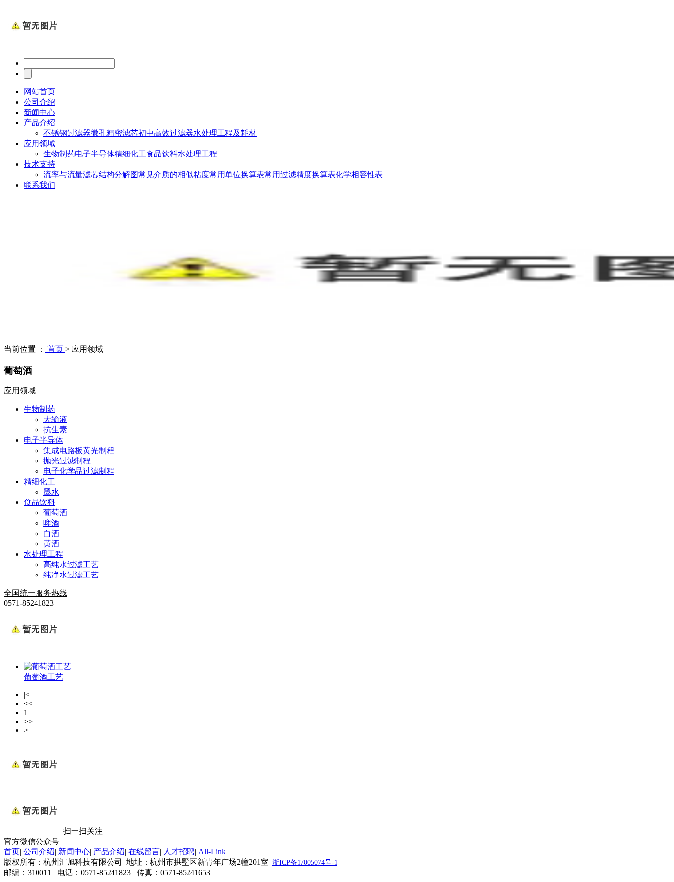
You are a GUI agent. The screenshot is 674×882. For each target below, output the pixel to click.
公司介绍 (39, 102)
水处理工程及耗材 (225, 133)
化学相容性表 (359, 174)
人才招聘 (179, 851)
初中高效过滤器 (165, 133)
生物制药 (59, 154)
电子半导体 (94, 154)
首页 (55, 349)
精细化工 (130, 154)
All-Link (211, 851)
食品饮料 (162, 154)
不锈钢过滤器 (67, 133)
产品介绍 (39, 122)
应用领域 (39, 143)
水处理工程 (197, 154)
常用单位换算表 (236, 174)
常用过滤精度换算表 (300, 174)
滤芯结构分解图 (110, 174)
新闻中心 (39, 112)
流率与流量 (63, 174)
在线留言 (144, 851)
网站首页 (39, 91)
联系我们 (39, 185)
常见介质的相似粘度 (173, 174)
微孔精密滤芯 (114, 133)
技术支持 (39, 164)
